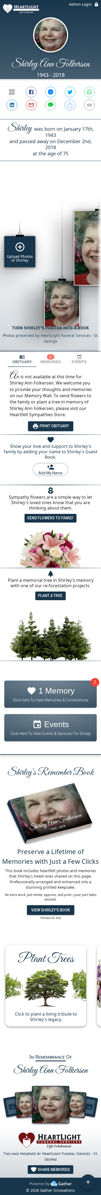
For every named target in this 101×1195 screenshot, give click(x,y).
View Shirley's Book (50, 910)
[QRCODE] (11, 92)
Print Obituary (54, 426)
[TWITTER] (70, 92)
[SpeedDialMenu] (88, 1182)
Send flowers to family (50, 518)
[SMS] (50, 105)
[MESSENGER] (50, 92)
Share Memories (53, 1169)
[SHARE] (70, 105)
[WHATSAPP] (89, 92)
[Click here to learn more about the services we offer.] (50, 1141)
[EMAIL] (31, 105)
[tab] (22, 359)
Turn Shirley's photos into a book (50, 328)
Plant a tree (50, 595)
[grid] (50, 265)
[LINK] (89, 105)
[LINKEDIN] (11, 105)
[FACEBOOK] (31, 92)
